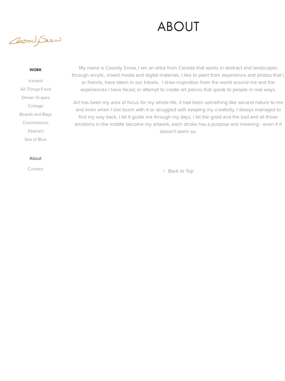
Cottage (35, 106)
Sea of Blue (35, 139)
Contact (35, 169)
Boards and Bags (35, 114)
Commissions (35, 122)
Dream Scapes (36, 97)
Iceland (35, 81)
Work (35, 69)
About (35, 158)
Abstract (36, 131)
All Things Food (35, 89)
